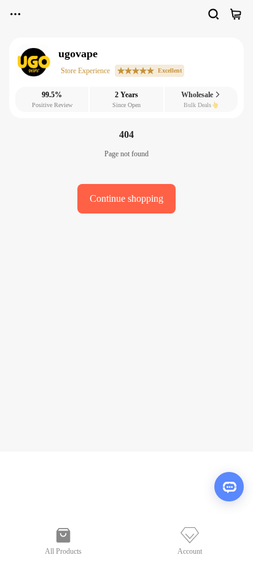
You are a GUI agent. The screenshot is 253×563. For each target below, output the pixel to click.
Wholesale (198, 94)
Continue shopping (126, 198)
